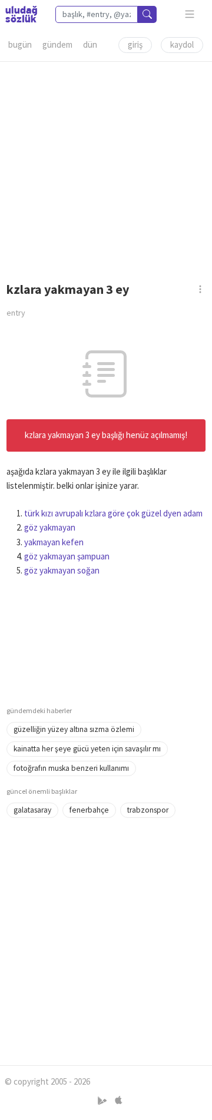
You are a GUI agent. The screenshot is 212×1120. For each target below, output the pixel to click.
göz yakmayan (49, 527)
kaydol (182, 44)
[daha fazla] (190, 14)
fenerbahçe (89, 810)
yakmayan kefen (54, 542)
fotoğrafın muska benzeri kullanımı (71, 768)
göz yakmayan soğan (62, 570)
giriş (135, 44)
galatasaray (32, 810)
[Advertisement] (106, 168)
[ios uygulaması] (118, 1100)
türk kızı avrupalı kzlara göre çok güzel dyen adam (113, 513)
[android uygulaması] (103, 1100)
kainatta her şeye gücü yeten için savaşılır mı (87, 749)
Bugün (20, 44)
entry (15, 312)
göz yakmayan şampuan (67, 556)
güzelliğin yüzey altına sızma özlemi (74, 729)
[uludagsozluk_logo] (21, 14)
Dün (90, 44)
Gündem (57, 44)
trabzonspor (147, 810)
